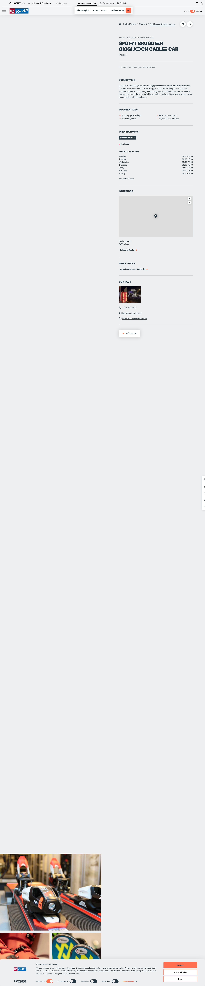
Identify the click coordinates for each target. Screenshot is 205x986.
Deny (180, 979)
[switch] (73, 981)
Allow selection (180, 972)
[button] (155, 216)
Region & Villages (129, 24)
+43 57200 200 (18, 3)
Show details (128, 981)
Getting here (61, 3)
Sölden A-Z (143, 24)
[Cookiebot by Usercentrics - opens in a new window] (20, 981)
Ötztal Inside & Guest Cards (40, 3)
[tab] (87, 3)
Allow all (180, 965)
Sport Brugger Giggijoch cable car (162, 24)
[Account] (202, 3)
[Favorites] (197, 3)
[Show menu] (4, 11)
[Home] (120, 24)
